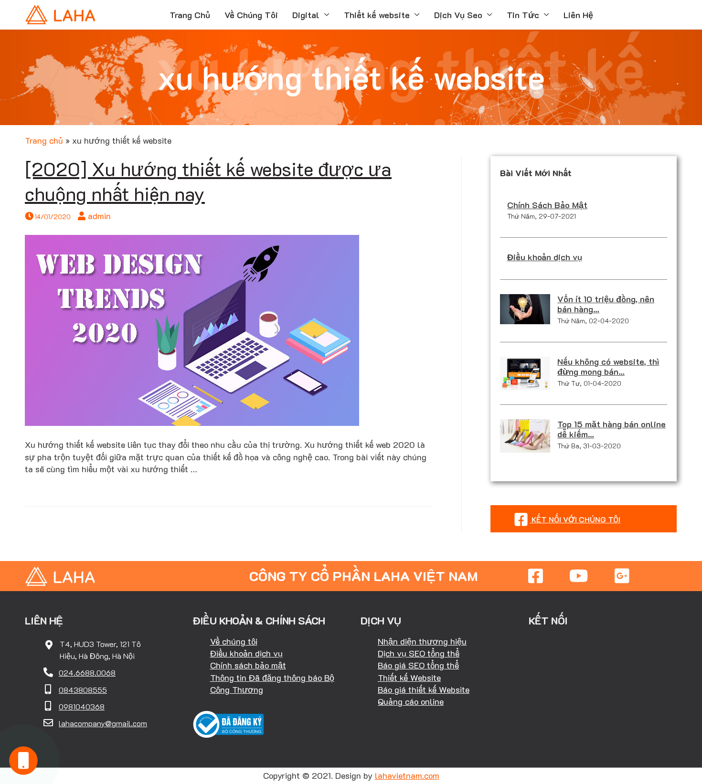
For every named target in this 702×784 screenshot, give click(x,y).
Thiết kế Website (409, 677)
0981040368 (82, 706)
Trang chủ (44, 140)
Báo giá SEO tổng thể (418, 665)
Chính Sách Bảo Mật (547, 205)
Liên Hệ (578, 15)
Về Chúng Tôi (251, 15)
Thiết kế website (377, 15)
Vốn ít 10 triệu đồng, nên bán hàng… (605, 304)
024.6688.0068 (87, 672)
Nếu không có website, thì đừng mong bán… (608, 367)
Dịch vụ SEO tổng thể (418, 653)
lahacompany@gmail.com (103, 723)
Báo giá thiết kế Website (423, 689)
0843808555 (83, 690)
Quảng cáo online (411, 701)
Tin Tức (523, 15)
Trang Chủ (190, 15)
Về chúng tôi (233, 641)
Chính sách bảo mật (248, 665)
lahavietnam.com (407, 775)
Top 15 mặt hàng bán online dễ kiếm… (611, 429)
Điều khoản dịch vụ (544, 257)
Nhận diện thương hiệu (422, 641)
